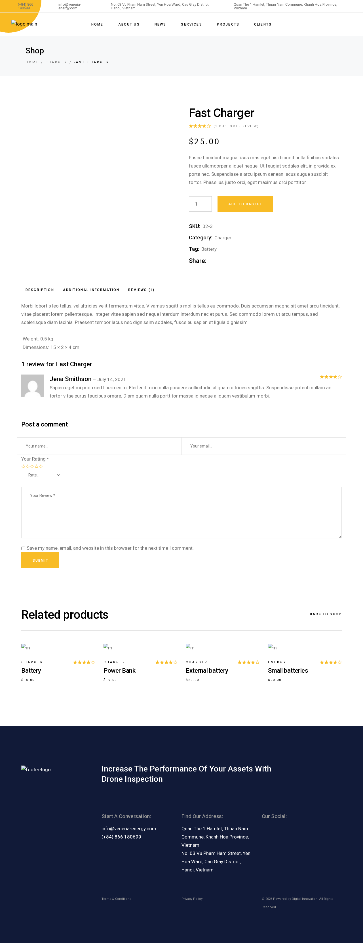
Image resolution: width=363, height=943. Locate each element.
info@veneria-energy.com (129, 828)
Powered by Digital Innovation (295, 899)
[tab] (39, 290)
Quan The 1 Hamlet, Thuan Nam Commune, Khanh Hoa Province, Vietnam (215, 837)
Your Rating (35, 459)
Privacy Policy (192, 899)
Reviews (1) (141, 290)
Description (40, 290)
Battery (209, 249)
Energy (277, 662)
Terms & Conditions (116, 899)
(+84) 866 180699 (121, 837)
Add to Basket (245, 204)
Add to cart (25, 641)
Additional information (91, 290)
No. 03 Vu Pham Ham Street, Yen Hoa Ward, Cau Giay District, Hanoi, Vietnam (216, 861)
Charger (222, 238)
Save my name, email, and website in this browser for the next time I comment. (110, 548)
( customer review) (236, 126)
